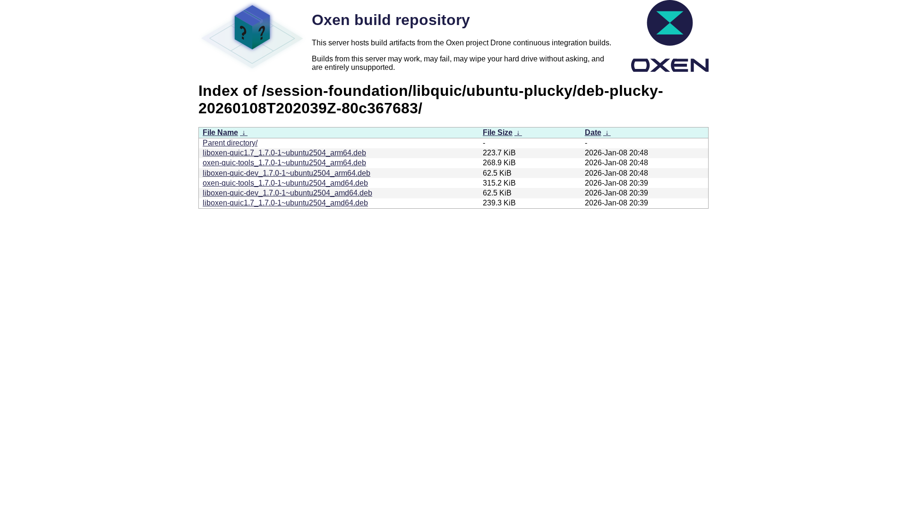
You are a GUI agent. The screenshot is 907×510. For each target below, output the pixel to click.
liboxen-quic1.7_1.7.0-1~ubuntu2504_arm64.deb (284, 153)
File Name (220, 132)
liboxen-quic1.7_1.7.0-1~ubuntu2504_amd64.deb (285, 203)
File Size (498, 132)
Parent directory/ (230, 143)
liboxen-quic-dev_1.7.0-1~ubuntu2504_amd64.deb (287, 193)
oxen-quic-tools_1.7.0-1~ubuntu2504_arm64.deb (284, 163)
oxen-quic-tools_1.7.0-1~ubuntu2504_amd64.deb (285, 183)
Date (593, 132)
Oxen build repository (391, 19)
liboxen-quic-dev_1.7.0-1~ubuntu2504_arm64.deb (286, 173)
